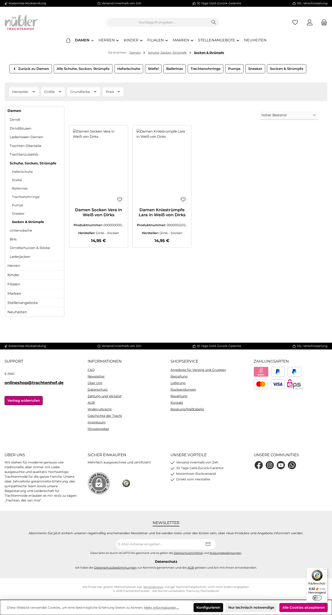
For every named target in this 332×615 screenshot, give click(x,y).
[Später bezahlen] (294, 372)
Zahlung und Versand (104, 396)
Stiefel (17, 180)
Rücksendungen (183, 389)
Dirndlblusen (20, 128)
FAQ (91, 370)
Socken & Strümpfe (28, 222)
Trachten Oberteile (25, 146)
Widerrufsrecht (100, 409)
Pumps (17, 205)
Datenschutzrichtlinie (188, 553)
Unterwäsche (21, 230)
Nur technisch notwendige (251, 607)
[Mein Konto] (310, 22)
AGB (91, 403)
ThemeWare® (209, 591)
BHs (13, 239)
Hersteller (20, 92)
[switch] (317, 598)
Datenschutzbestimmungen (115, 567)
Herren (13, 266)
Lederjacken (20, 256)
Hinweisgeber (98, 429)
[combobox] (157, 22)
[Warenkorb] (322, 22)
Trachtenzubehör (24, 154)
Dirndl (15, 119)
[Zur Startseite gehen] (21, 22)
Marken (14, 293)
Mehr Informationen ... (161, 608)
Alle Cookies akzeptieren (303, 607)
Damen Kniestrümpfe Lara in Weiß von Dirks (162, 212)
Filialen (13, 284)
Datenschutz (98, 389)
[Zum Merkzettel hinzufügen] (119, 199)
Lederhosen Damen (26, 137)
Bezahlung (179, 396)
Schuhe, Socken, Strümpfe (33, 163)
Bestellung (179, 376)
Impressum (97, 422)
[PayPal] (278, 372)
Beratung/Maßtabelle (187, 409)
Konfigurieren (208, 607)
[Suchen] (213, 22)
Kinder (13, 275)
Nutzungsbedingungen (225, 553)
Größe (50, 92)
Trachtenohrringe (26, 197)
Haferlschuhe (22, 172)
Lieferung (178, 383)
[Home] (68, 40)
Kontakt (177, 403)
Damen (14, 111)
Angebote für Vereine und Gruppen (198, 370)
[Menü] (324, 570)
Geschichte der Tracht (105, 416)
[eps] (295, 384)
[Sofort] (261, 372)
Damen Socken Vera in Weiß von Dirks (98, 212)
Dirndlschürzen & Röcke (30, 248)
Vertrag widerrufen (23, 400)
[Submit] (208, 544)
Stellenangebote (22, 303)
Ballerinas (20, 188)
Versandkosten (153, 587)
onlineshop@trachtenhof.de (34, 382)
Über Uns (95, 383)
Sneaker (18, 213)
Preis (110, 92)
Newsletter (96, 376)
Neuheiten (17, 312)
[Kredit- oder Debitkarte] (269, 384)
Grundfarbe (80, 92)
